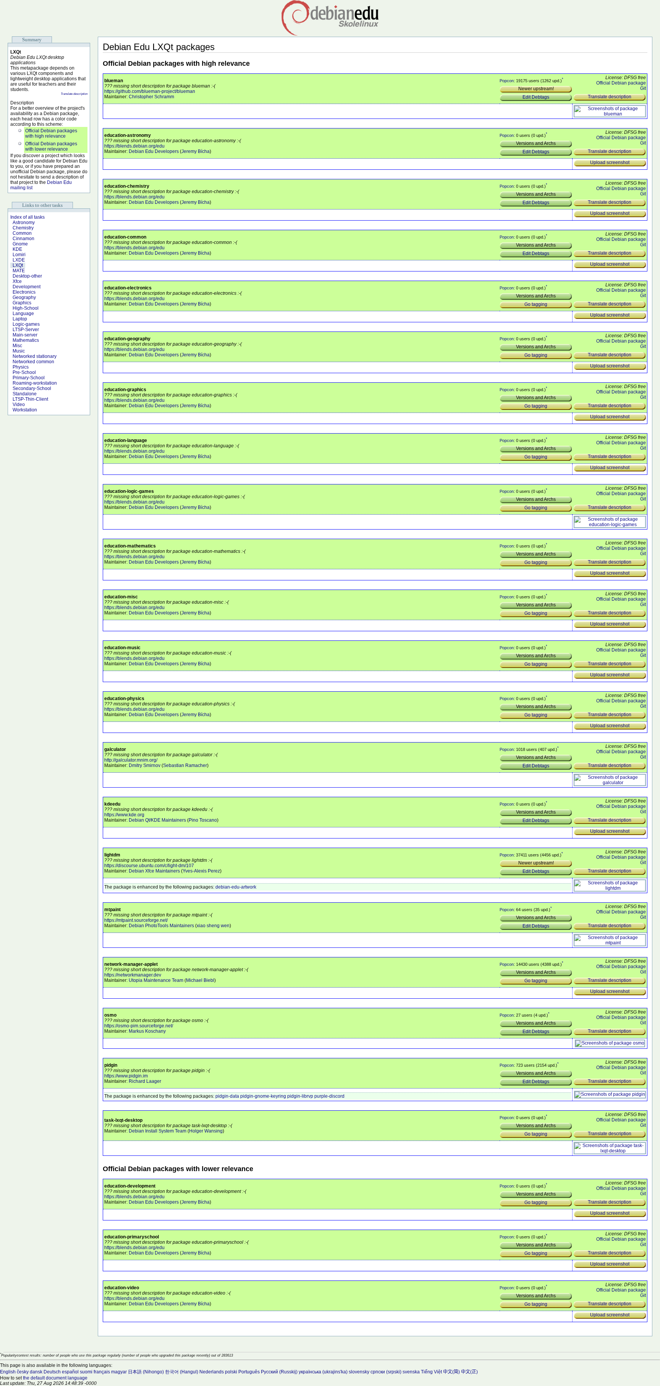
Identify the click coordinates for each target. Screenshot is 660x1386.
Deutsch (52, 1372)
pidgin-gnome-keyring (263, 1096)
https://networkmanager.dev (132, 975)
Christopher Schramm (151, 96)
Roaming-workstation (35, 383)
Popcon (507, 80)
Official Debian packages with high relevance (51, 133)
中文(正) (469, 1372)
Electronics (24, 292)
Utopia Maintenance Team (156, 980)
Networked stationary (35, 356)
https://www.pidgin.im (126, 1076)
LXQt (18, 265)
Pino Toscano (203, 820)
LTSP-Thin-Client (30, 399)
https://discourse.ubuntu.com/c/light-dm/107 (149, 865)
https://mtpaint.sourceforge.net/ (136, 920)
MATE (19, 270)
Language (23, 313)
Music (19, 351)
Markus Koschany (147, 1031)
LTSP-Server (26, 329)
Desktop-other (27, 276)
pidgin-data (227, 1096)
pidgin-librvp (300, 1096)
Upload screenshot (609, 162)
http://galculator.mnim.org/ (130, 760)
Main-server (25, 335)
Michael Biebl (200, 980)
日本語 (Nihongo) (146, 1372)
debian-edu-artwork (235, 887)
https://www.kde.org (124, 814)
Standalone (25, 393)
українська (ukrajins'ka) (323, 1372)
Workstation (25, 410)
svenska (411, 1372)
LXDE (19, 260)
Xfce (17, 281)
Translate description (74, 94)
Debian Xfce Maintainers (154, 871)
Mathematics (26, 340)
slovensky (359, 1372)
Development (26, 286)
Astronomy (24, 222)
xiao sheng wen (213, 925)
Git (643, 88)
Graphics (22, 302)
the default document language (55, 1378)
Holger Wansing (206, 1131)
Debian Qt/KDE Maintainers (157, 820)
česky (23, 1372)
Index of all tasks (27, 217)
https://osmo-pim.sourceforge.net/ (138, 1026)
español (70, 1372)
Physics (21, 367)
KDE (17, 249)
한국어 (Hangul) (181, 1372)
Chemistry (23, 228)
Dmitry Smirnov (144, 765)
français (102, 1372)
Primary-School (29, 377)
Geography (24, 297)
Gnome (20, 244)
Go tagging (535, 304)
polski (231, 1372)
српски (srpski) (385, 1372)
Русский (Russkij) (279, 1372)
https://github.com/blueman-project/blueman (149, 91)
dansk (36, 1372)
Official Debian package (621, 83)
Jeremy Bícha (195, 151)
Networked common (33, 361)
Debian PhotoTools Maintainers (161, 925)
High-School (26, 308)
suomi (86, 1372)
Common (22, 233)
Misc (17, 345)
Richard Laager (145, 1081)
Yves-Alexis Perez (201, 871)
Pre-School (24, 372)
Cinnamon (23, 238)
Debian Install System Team (157, 1131)
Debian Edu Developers (154, 151)
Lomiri (19, 254)
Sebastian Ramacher (185, 765)
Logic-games (26, 324)
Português (249, 1372)
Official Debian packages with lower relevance (51, 146)
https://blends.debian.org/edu (134, 146)
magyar (119, 1372)
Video (19, 404)
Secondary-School (32, 388)
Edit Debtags (535, 97)
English (8, 1372)
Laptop (20, 319)
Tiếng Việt (431, 1372)
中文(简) (451, 1372)
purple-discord (329, 1096)
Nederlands (211, 1372)
